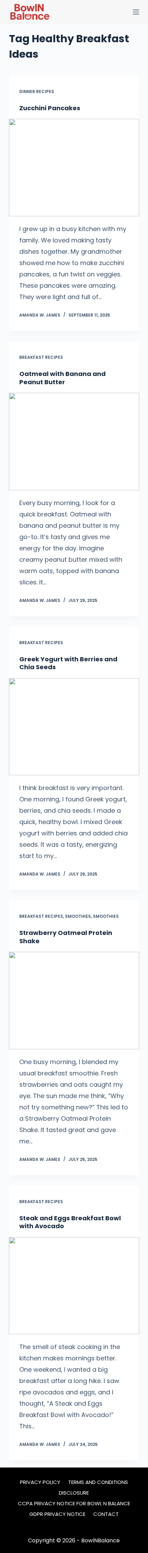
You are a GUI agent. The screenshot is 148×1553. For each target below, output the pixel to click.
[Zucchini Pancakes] (74, 167)
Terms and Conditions (98, 1482)
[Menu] (136, 12)
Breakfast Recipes (41, 357)
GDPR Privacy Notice (57, 1514)
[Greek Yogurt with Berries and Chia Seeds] (74, 727)
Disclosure (74, 1492)
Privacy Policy (40, 1482)
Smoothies (78, 916)
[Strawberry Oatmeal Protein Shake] (74, 1000)
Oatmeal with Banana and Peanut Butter (62, 377)
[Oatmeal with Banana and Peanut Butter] (74, 441)
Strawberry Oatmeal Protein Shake (65, 936)
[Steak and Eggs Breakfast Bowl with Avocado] (74, 1286)
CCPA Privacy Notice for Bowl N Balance (74, 1503)
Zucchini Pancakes (49, 108)
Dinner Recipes (36, 91)
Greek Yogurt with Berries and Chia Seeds (68, 663)
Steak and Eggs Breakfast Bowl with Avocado (70, 1222)
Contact (106, 1514)
